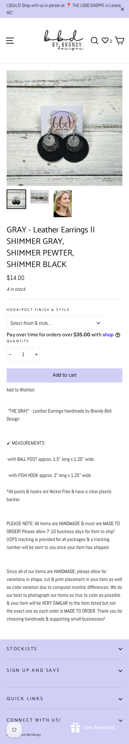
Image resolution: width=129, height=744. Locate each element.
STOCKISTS (22, 649)
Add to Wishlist (21, 390)
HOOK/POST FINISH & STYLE (38, 310)
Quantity (18, 341)
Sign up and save (33, 670)
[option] (64, 128)
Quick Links (25, 699)
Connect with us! (34, 720)
